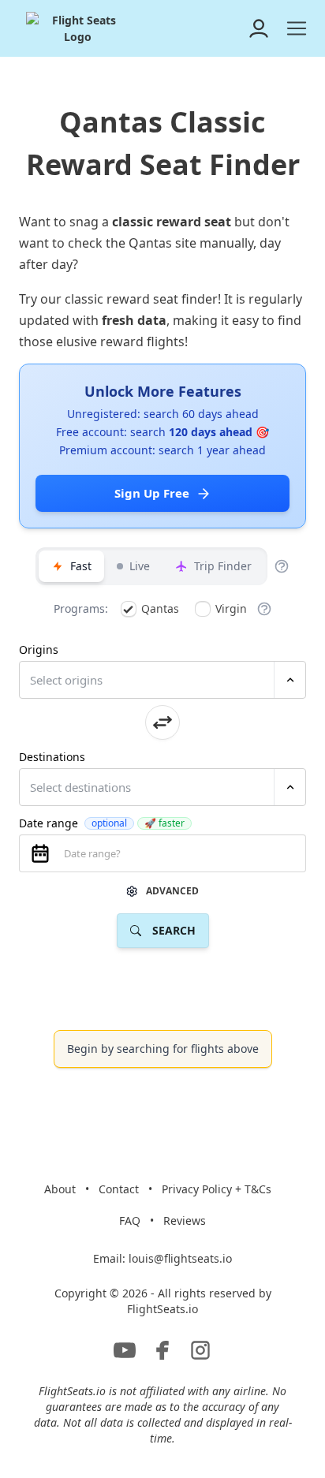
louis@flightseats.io (180, 1258)
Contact (119, 1188)
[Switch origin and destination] (162, 722)
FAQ (129, 1220)
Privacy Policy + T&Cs (216, 1188)
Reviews (184, 1220)
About (60, 1188)
